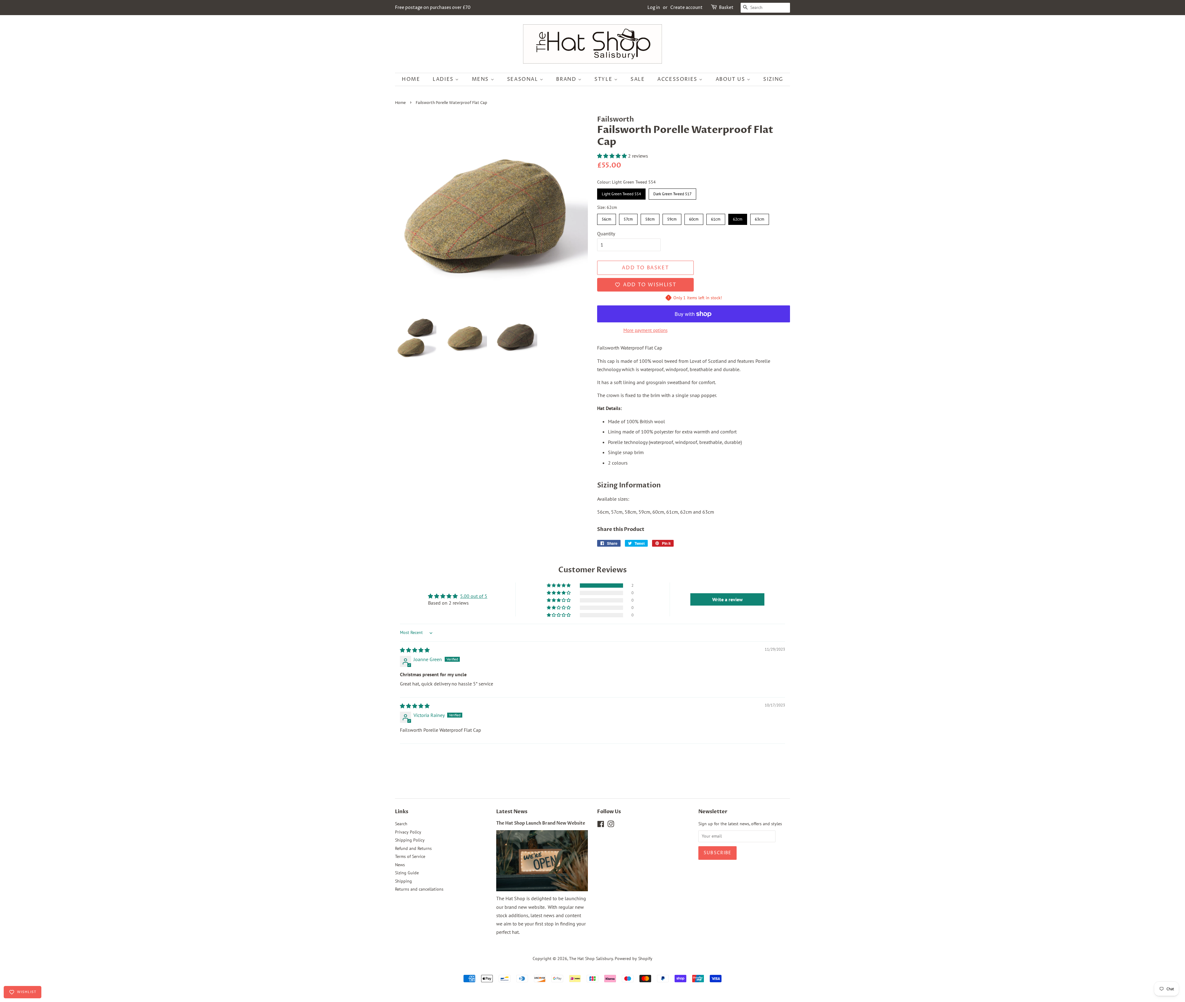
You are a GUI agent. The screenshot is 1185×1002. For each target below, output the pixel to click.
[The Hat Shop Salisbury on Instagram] (610, 825)
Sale (637, 79)
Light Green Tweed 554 (621, 192)
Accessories (678, 79)
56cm (606, 218)
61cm (716, 218)
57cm (628, 218)
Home (411, 79)
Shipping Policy (410, 840)
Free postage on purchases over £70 (433, 7)
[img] (415, 650)
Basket (726, 7)
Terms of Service (410, 856)
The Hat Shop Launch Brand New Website (540, 823)
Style (604, 79)
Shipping (403, 881)
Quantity (606, 233)
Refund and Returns (413, 848)
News (400, 864)
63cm (760, 218)
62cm (738, 218)
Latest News (511, 811)
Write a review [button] (727, 599)
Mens (481, 79)
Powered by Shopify (633, 958)
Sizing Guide (407, 873)
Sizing (773, 79)
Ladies (444, 79)
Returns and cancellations (419, 889)
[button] (612, 156)
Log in (653, 7)
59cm (672, 218)
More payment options (645, 330)
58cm (650, 218)
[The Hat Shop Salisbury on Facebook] (600, 825)
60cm (694, 218)
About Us (731, 79)
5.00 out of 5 (473, 596)
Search (401, 823)
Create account (686, 7)
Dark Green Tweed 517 (672, 192)
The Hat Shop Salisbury (591, 958)
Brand (567, 79)
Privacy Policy (408, 832)
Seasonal (523, 79)
